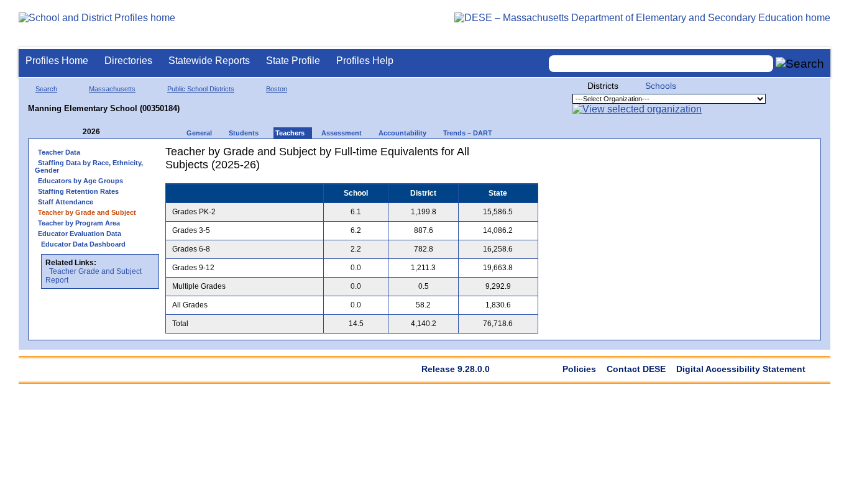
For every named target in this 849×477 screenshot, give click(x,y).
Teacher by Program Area (79, 223)
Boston (276, 89)
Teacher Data (59, 152)
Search (46, 89)
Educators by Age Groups (80, 180)
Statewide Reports (209, 60)
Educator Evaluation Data (79, 233)
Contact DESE (636, 369)
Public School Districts (200, 89)
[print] (489, 156)
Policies (579, 369)
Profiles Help (364, 60)
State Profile (293, 60)
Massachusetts (112, 89)
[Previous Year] (74, 132)
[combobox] (661, 63)
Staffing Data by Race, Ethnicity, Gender (89, 166)
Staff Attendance (65, 202)
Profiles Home (56, 60)
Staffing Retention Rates (78, 191)
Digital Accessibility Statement (740, 369)
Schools (660, 86)
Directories (128, 60)
